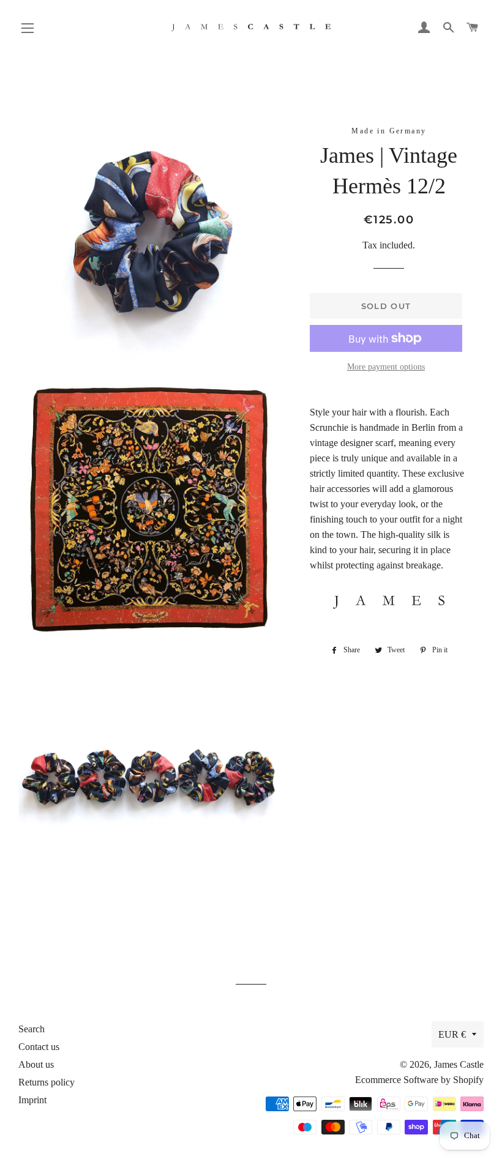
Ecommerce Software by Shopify (419, 1079)
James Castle (459, 1064)
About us (36, 1064)
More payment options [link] (386, 366)
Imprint (32, 1100)
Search (31, 1029)
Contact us (38, 1046)
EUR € (452, 1034)
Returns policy (46, 1082)
